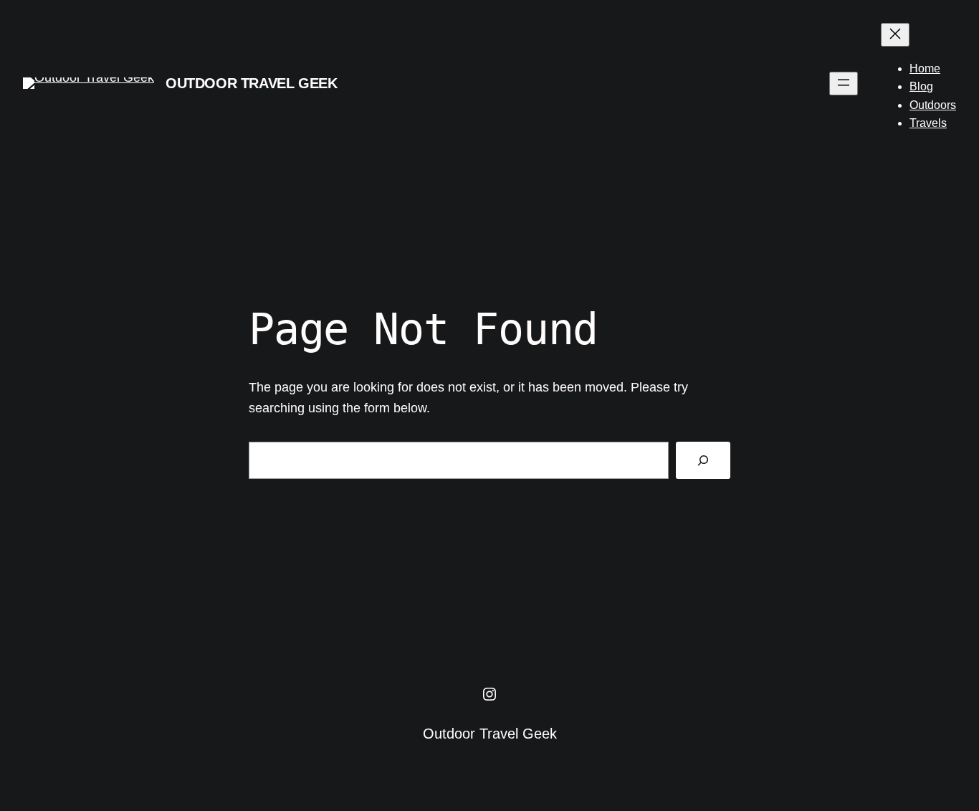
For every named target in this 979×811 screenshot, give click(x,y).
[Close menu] (895, 35)
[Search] (703, 460)
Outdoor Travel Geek (251, 83)
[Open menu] (843, 83)
